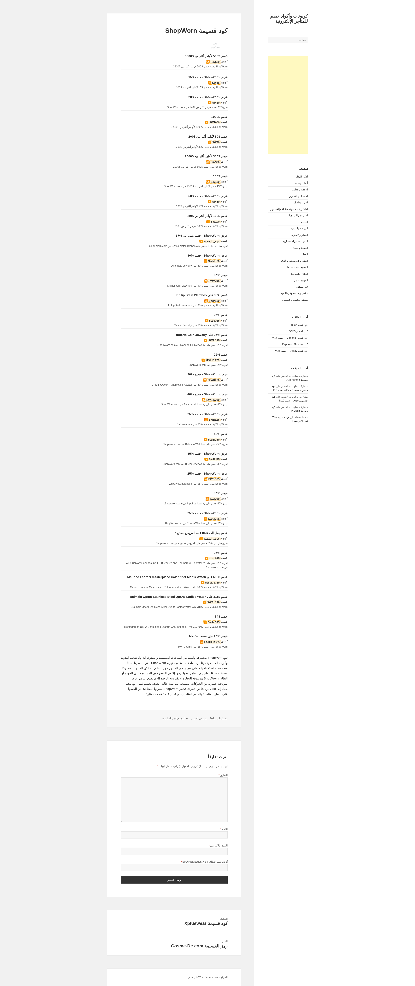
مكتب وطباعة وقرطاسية (294, 293)
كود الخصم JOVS (298, 331)
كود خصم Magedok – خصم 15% (290, 338)
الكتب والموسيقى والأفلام (294, 261)
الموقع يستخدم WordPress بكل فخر (208, 977)
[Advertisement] (288, 105)
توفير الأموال (197, 718)
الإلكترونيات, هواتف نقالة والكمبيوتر (289, 209)
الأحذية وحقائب (300, 189)
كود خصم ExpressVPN (295, 344)
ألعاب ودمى (301, 183)
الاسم (224, 829)
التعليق (223, 775)
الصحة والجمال (300, 248)
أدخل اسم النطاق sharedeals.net (204, 861)
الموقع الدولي (300, 280)
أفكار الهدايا (302, 176)
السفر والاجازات (299, 235)
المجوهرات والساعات (296, 267)
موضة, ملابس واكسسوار (294, 299)
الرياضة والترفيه (299, 228)
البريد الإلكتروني (218, 845)
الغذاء (305, 254)
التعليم (304, 222)
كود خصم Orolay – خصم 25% (291, 350)
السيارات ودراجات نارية (295, 241)
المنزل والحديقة (299, 273)
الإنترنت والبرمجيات (297, 215)
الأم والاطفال (301, 202)
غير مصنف (302, 286)
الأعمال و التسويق (298, 196)
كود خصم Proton (299, 325)
